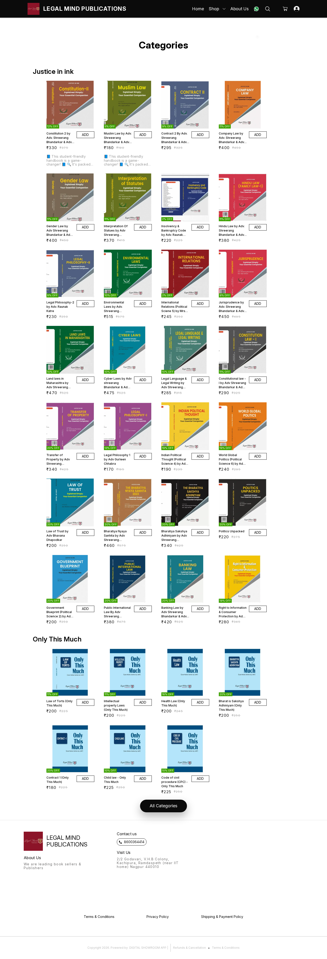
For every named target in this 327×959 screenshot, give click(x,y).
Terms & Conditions (226, 947)
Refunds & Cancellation (189, 947)
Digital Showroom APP (147, 947)
